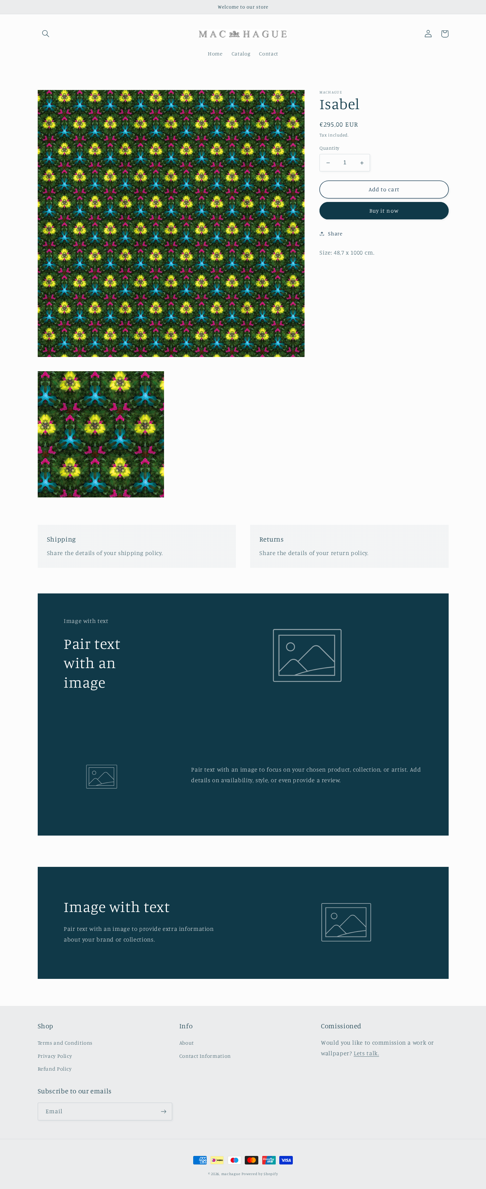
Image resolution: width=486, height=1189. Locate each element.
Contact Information (205, 1056)
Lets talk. (366, 1053)
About (186, 1043)
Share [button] (335, 233)
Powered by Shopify (260, 1174)
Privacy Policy (55, 1056)
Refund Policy (55, 1069)
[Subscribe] (163, 1111)
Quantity (329, 148)
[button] (46, 34)
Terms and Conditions (65, 1043)
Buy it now (384, 210)
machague (231, 1174)
